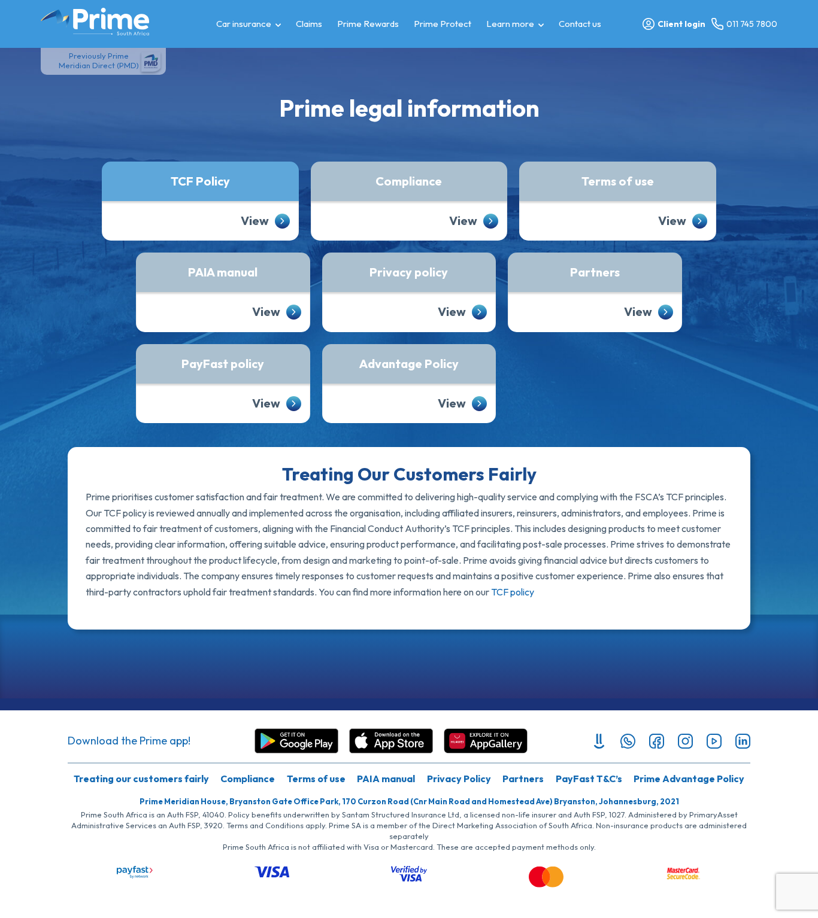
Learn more (510, 23)
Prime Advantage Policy (689, 779)
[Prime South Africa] (95, 21)
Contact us (580, 23)
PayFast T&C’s (589, 779)
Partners (595, 272)
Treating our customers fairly (141, 779)
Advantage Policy (409, 363)
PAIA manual (222, 272)
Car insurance (243, 23)
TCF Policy (200, 181)
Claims (309, 23)
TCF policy (512, 592)
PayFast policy (222, 363)
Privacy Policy (459, 779)
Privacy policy (408, 272)
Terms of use (617, 181)
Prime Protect (442, 23)
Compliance (408, 181)
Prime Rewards (368, 23)
